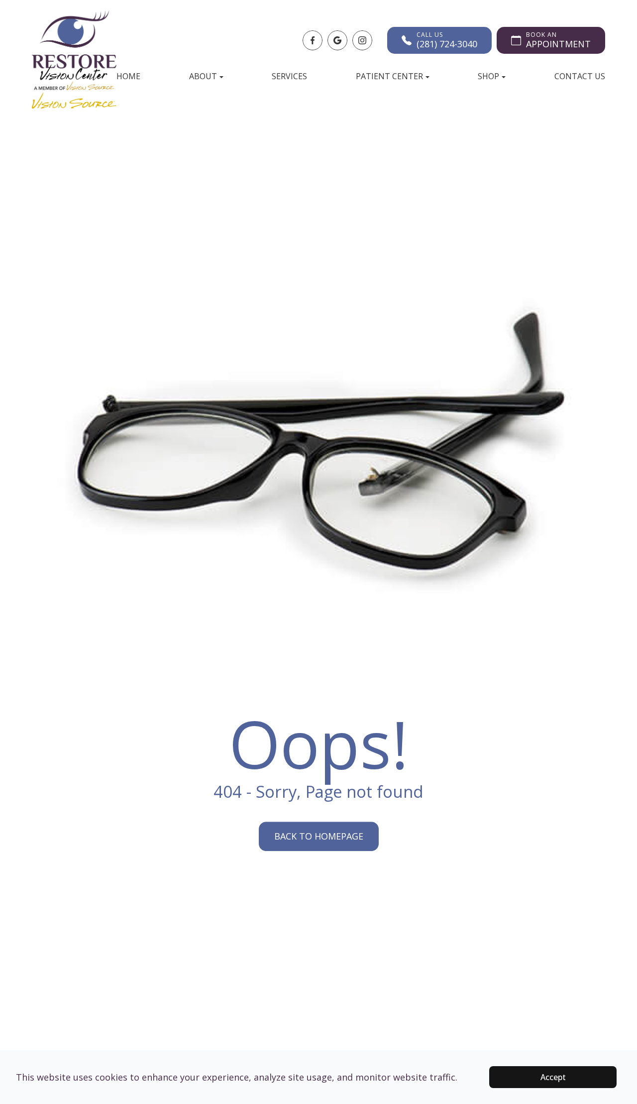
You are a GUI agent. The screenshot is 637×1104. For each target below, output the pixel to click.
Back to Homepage (318, 836)
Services (289, 76)
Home (128, 76)
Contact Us (579, 76)
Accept (553, 1077)
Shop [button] (488, 76)
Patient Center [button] (389, 76)
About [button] (203, 76)
